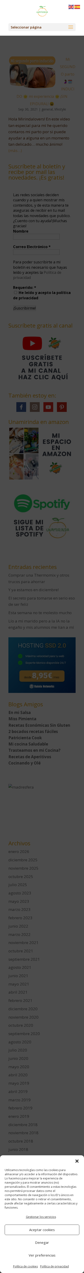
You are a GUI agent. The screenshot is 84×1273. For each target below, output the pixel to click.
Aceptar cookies (42, 1229)
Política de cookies (25, 1266)
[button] (77, 1161)
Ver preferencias (42, 1255)
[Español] (77, 6)
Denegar (42, 1242)
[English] (71, 6)
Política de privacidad (54, 1266)
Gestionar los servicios (41, 1217)
